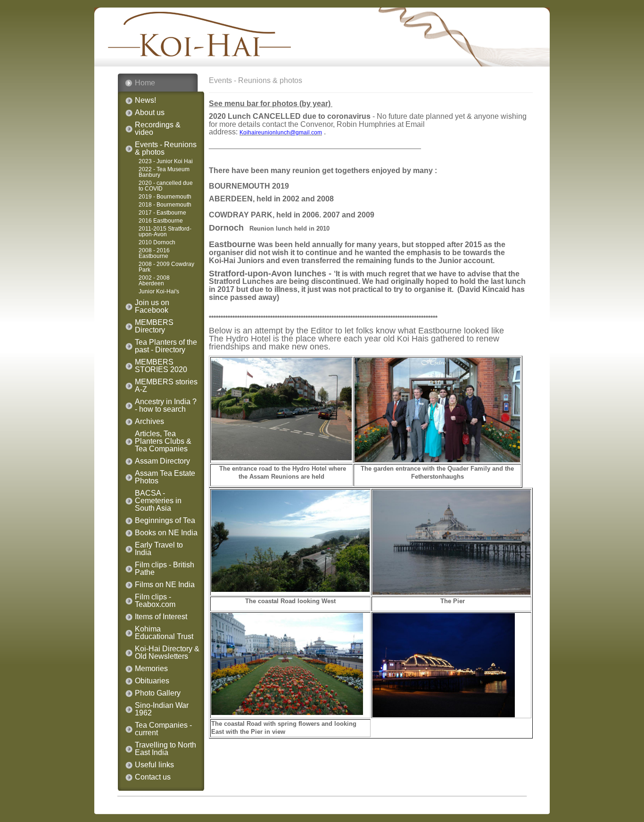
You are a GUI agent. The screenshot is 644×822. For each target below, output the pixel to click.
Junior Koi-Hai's (159, 291)
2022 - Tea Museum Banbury (164, 172)
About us (150, 112)
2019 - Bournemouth (165, 196)
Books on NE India (166, 533)
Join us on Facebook (152, 306)
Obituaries (152, 681)
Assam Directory (162, 461)
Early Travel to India (159, 548)
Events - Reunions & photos (166, 148)
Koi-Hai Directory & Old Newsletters (167, 652)
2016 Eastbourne (161, 221)
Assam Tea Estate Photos (165, 477)
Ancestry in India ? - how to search (166, 405)
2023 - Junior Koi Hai (166, 161)
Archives (149, 421)
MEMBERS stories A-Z (166, 385)
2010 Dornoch (157, 242)
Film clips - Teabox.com (155, 600)
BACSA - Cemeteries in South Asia (158, 501)
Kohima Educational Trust (164, 632)
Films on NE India (165, 585)
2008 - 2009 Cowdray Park (166, 267)
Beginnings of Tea (165, 520)
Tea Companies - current (163, 729)
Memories (151, 669)
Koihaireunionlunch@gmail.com (280, 132)
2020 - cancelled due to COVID (166, 185)
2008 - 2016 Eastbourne (154, 253)
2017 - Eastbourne (162, 213)
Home (145, 83)
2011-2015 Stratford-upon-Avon (165, 231)
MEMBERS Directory (154, 326)
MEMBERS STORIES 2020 (161, 366)
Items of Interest (161, 617)
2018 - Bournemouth (165, 205)
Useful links (154, 765)
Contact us (153, 777)
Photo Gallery (158, 693)
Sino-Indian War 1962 (162, 709)
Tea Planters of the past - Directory (166, 346)
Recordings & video (158, 128)
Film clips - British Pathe (164, 568)
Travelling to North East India (165, 748)
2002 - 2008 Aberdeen (154, 280)
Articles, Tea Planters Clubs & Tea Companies (163, 441)
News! (145, 100)
